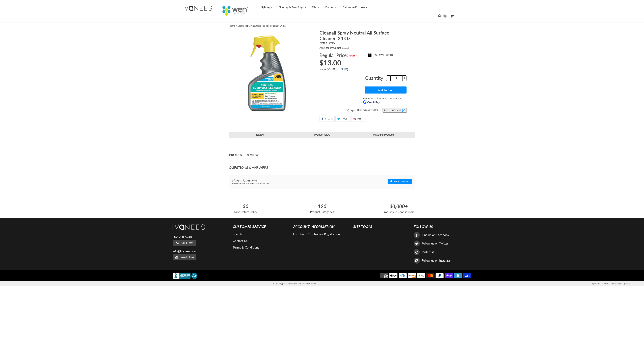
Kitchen (330, 7)
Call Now (186, 243)
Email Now (186, 257)
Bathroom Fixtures (354, 7)
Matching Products (383, 134)
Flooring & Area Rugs (291, 7)
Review (260, 134)
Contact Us (240, 241)
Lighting (266, 7)
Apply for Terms (334, 47)
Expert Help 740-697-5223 (363, 110)
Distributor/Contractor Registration (316, 234)
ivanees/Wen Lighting (619, 283)
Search (237, 234)
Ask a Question (401, 181)
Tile (314, 7)
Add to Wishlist (393, 110)
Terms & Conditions (246, 247)
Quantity (374, 78)
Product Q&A (322, 134)
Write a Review (327, 42)
